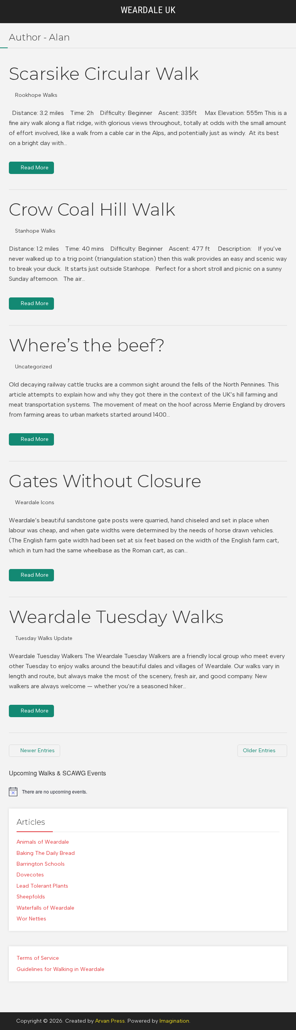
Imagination (174, 1021)
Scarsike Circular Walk (104, 73)
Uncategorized (33, 366)
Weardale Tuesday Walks (116, 616)
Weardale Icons (34, 502)
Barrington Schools (41, 864)
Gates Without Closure (105, 480)
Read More (35, 167)
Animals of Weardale (43, 842)
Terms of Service (38, 958)
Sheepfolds (31, 896)
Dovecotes (30, 874)
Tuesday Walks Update (43, 638)
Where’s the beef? (87, 345)
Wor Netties (31, 918)
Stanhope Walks (35, 231)
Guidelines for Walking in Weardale (60, 969)
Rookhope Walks (36, 95)
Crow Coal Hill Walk (92, 209)
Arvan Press (110, 1021)
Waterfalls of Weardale (45, 908)
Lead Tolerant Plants (42, 886)
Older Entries (259, 750)
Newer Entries (37, 750)
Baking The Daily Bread (46, 853)
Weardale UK (148, 10)
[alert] (148, 791)
